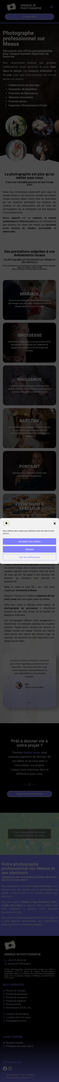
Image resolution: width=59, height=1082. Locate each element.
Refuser (29, 549)
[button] (54, 523)
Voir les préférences (29, 557)
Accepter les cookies (30, 541)
